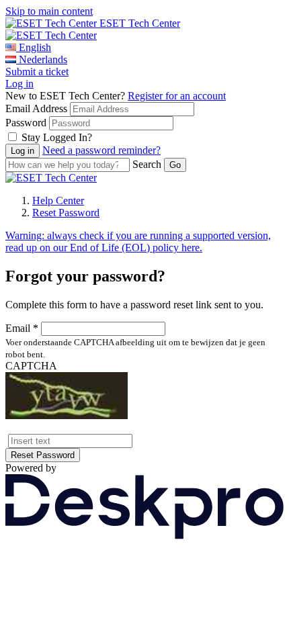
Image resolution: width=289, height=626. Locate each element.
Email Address (36, 108)
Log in (19, 83)
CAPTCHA (31, 365)
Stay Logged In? (57, 137)
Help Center (58, 200)
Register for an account (177, 95)
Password (25, 122)
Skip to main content (49, 11)
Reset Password (65, 212)
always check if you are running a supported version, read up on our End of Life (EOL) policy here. (138, 241)
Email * (21, 328)
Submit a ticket (37, 71)
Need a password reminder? (101, 150)
